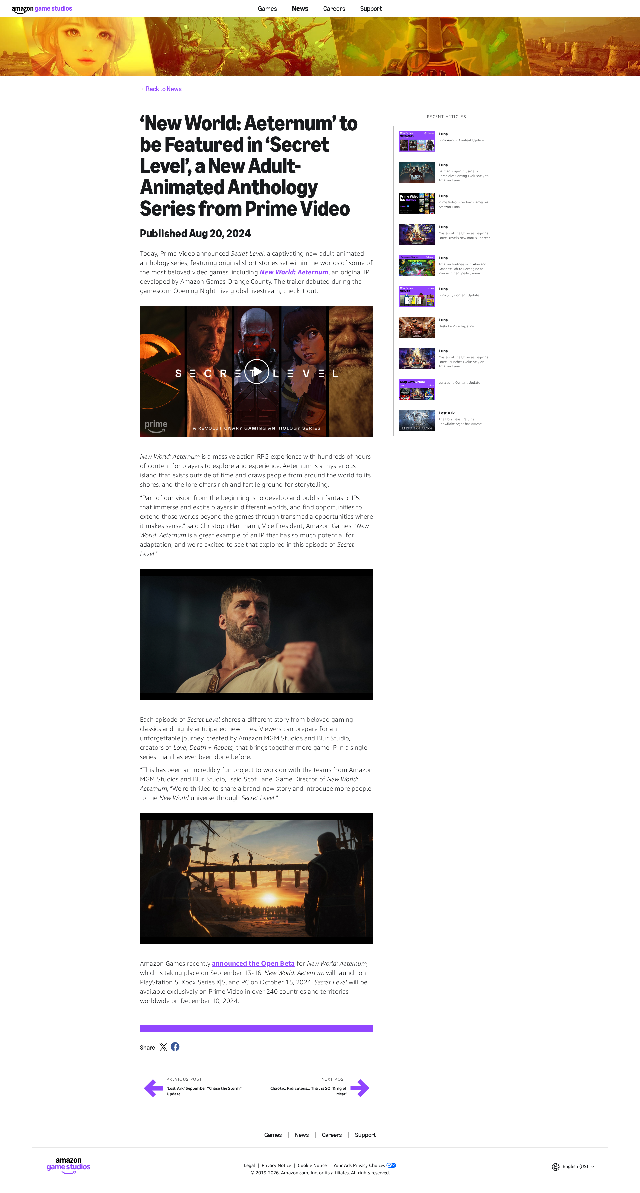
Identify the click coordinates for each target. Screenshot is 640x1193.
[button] (256, 371)
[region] (446, 275)
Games (267, 9)
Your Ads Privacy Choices (359, 1165)
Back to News (164, 89)
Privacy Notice (276, 1165)
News (300, 8)
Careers (334, 9)
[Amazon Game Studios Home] (42, 10)
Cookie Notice (312, 1165)
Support (371, 9)
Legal (249, 1165)
